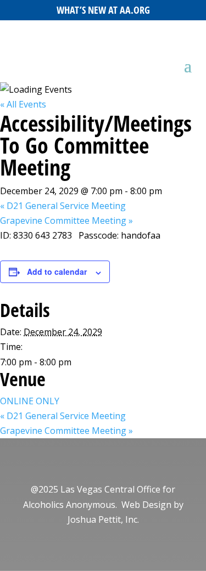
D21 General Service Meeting (63, 206)
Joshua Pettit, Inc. (103, 519)
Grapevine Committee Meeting (66, 220)
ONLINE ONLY (29, 401)
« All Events (23, 104)
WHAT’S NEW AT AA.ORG (103, 9)
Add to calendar (57, 271)
